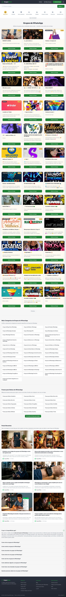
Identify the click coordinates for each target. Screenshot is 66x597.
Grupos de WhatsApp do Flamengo (31, 369)
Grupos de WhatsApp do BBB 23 (31, 365)
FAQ (52, 586)
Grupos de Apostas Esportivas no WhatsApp (52, 335)
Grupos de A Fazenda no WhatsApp (31, 334)
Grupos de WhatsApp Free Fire (30, 373)
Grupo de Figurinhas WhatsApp (10, 327)
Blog (37, 582)
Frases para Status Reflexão (9, 411)
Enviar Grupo (23, 582)
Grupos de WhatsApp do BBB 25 (10, 369)
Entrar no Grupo (11, 48)
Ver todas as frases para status (33, 416)
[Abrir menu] (63, 2)
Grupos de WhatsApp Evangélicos (10, 373)
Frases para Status (40, 586)
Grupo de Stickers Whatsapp (30, 327)
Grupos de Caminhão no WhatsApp (53, 339)
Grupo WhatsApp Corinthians (51, 330)
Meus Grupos (23, 584)
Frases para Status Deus (50, 400)
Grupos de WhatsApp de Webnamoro (53, 360)
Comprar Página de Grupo (26, 590)
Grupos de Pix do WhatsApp (9, 348)
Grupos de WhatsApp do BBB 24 (52, 365)
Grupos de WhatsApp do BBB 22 (10, 365)
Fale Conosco (54, 588)
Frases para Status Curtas (29, 400)
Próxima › (33, 311)
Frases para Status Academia (9, 396)
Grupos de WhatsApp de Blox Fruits (10, 352)
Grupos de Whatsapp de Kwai (9, 356)
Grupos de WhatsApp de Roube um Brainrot (10, 361)
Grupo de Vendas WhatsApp (51, 327)
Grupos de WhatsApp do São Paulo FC (53, 369)
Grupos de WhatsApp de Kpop (51, 352)
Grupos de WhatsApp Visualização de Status (53, 374)
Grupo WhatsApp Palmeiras (9, 334)
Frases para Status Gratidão (51, 403)
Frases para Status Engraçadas (9, 403)
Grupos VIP (23, 586)
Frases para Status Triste (50, 411)
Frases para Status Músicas (51, 407)
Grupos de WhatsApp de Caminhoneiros (33, 352)
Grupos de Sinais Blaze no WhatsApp (32, 348)
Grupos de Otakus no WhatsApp (52, 345)
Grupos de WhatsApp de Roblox (52, 356)
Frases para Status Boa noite (51, 396)
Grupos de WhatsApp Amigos (51, 348)
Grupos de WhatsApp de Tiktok (31, 360)
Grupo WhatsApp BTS (28, 330)
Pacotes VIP (23, 588)
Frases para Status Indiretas (9, 407)
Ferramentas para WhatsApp (42, 584)
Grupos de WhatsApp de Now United (32, 356)
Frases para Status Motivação (30, 407)
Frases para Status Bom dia (9, 400)
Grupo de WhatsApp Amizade (9, 330)
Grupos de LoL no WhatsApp (9, 345)
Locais (37, 588)
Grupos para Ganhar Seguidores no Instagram (10, 379)
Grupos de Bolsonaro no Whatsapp (31, 339)
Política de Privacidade (56, 584)
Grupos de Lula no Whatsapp (30, 345)
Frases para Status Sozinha (30, 411)
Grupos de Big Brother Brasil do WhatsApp (9, 340)
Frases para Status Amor (29, 396)
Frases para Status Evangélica (30, 403)
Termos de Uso (54, 582)
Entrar (40, 1)
